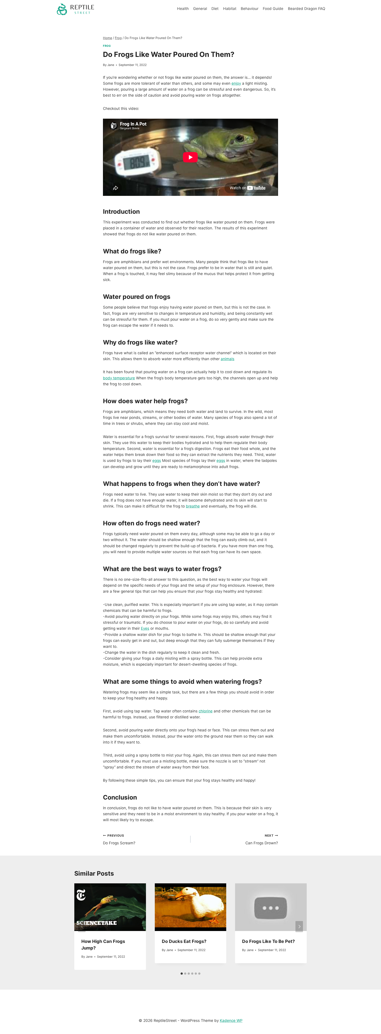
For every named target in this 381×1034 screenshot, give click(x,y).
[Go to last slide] (82, 926)
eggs (156, 460)
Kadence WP (231, 1020)
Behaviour (249, 8)
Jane (110, 65)
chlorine (206, 711)
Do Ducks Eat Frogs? (184, 941)
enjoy (236, 83)
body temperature (119, 378)
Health (183, 8)
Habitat (229, 8)
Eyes (145, 628)
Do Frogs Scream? (119, 839)
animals (227, 359)
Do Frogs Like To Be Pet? (268, 941)
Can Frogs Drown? (261, 839)
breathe (193, 506)
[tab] (182, 973)
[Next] (299, 926)
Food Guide (273, 8)
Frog (107, 45)
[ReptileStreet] (76, 9)
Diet (215, 8)
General (200, 8)
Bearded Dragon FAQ (306, 8)
